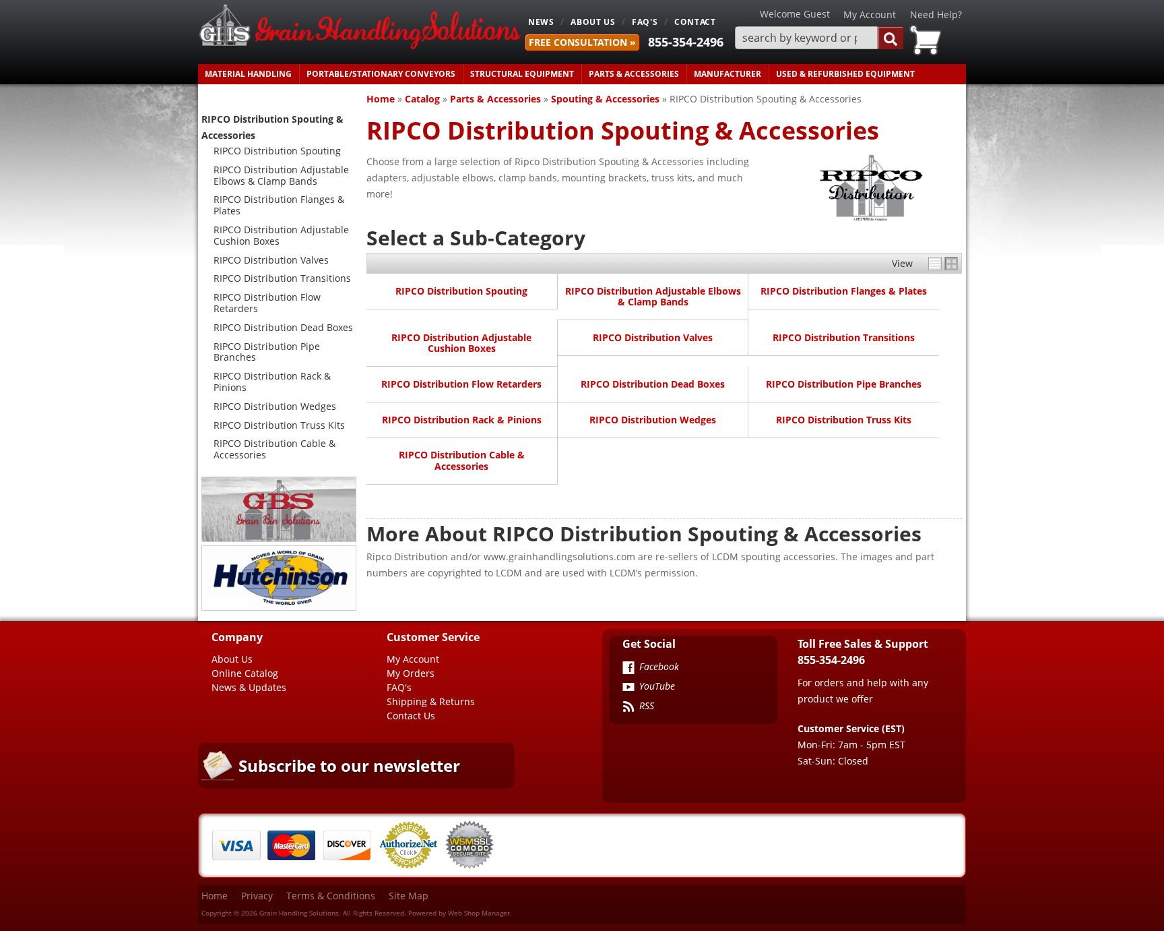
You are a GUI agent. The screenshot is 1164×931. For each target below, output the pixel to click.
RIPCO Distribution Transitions (844, 337)
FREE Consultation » (582, 42)
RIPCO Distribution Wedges (652, 419)
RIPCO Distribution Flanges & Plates (844, 290)
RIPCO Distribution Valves (653, 337)
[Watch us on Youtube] (628, 688)
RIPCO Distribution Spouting (461, 290)
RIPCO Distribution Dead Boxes (653, 384)
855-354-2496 (685, 42)
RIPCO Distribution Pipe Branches (844, 384)
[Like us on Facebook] (628, 669)
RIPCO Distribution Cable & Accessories (462, 460)
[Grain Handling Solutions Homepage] (359, 28)
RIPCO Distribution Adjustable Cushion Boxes (461, 343)
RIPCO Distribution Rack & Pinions (462, 419)
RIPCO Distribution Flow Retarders (461, 384)
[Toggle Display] (943, 263)
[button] (819, 38)
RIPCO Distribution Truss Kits (843, 419)
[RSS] (628, 708)
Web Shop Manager (479, 913)
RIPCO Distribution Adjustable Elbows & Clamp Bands (653, 296)
